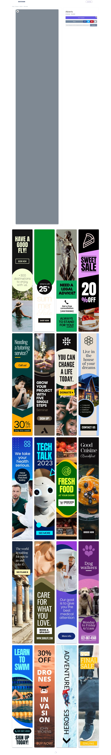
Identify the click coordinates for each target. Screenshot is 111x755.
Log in (82, 1)
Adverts (21, 6)
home (13, 6)
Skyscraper (26, 6)
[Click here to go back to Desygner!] (21, 2)
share (74, 21)
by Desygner (68, 13)
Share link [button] (93, 25)
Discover (17, 6)
